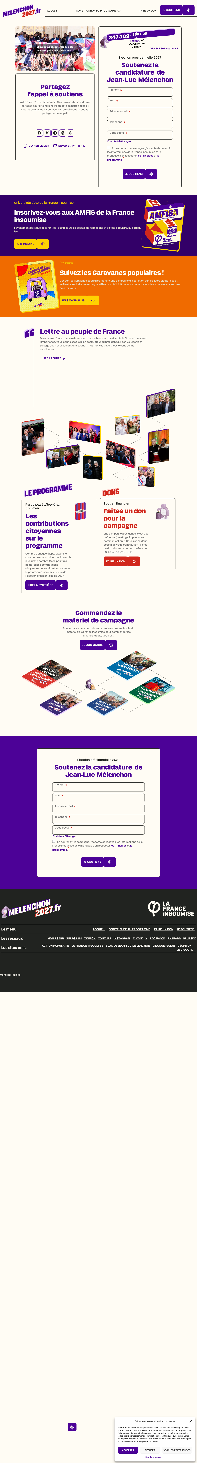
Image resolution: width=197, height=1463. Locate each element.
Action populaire (55, 945)
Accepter (128, 1450)
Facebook (157, 938)
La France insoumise (87, 945)
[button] (190, 1421)
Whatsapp (56, 938)
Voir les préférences (177, 1450)
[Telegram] (54, 133)
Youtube (104, 938)
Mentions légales (153, 1457)
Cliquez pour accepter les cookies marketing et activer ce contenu (54, 49)
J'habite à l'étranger (119, 141)
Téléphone (116, 122)
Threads (174, 938)
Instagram (122, 938)
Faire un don (163, 929)
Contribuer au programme (129, 929)
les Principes (145, 155)
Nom (112, 100)
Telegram (74, 938)
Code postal (117, 132)
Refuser (150, 1450)
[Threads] (62, 133)
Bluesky (189, 938)
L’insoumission (164, 945)
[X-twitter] (47, 133)
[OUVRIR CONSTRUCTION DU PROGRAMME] (119, 11)
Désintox (184, 945)
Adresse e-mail (119, 111)
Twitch (90, 938)
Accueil (99, 929)
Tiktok (138, 938)
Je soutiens (186, 929)
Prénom (114, 89)
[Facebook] (39, 133)
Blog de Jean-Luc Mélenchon (128, 945)
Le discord (185, 949)
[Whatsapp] (70, 133)
